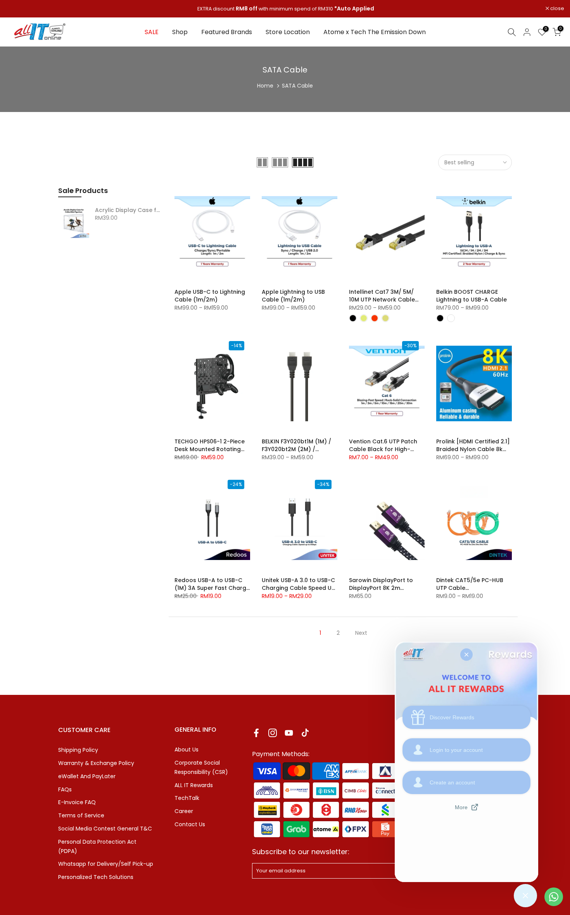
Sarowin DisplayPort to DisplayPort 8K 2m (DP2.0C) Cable (381, 588)
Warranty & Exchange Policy (96, 763)
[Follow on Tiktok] (305, 732)
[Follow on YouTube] (289, 732)
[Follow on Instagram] (272, 732)
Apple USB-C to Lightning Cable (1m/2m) (209, 295)
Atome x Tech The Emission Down (374, 32)
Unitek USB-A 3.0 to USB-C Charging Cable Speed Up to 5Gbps (298, 588)
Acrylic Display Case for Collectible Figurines (129, 210)
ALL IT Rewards (193, 785)
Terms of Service (81, 815)
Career (183, 811)
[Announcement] (285, 9)
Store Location (288, 32)
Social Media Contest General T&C (105, 828)
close (16, 8)
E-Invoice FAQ (77, 802)
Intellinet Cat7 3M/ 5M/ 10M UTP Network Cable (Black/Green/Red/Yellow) (387, 299)
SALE (152, 32)
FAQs (65, 789)
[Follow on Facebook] (256, 732)
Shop (180, 32)
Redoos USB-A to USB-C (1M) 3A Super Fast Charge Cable (212, 588)
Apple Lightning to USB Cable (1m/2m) (293, 295)
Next (361, 633)
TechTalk (186, 798)
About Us (186, 749)
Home (265, 86)
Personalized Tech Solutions (95, 877)
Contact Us (189, 824)
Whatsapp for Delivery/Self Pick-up (105, 864)
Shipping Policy (78, 750)
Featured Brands (226, 32)
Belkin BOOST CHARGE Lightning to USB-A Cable (471, 295)
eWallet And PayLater (87, 776)
